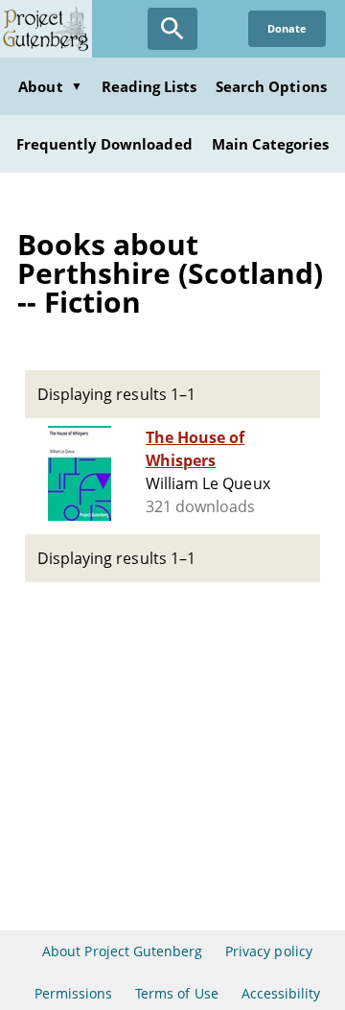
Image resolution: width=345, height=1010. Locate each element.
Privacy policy (268, 951)
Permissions (73, 993)
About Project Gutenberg (122, 951)
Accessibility (281, 993)
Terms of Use (176, 993)
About (49, 86)
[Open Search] (172, 29)
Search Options (271, 86)
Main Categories (271, 143)
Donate (287, 28)
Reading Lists (149, 86)
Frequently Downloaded (104, 143)
